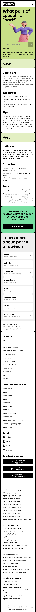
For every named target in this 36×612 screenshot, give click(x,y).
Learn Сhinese (8, 410)
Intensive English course (10, 563)
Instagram (9, 437)
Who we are (7, 344)
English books (27, 590)
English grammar (24, 569)
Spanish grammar (8, 572)
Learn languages (8, 324)
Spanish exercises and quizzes (12, 590)
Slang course (18, 557)
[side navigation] (32, 4)
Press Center (7, 368)
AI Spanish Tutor (18, 528)
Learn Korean (7, 406)
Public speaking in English (10, 540)
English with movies (20, 560)
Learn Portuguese (9, 413)
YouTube (9, 450)
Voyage (7, 48)
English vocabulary (20, 572)
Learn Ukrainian (8, 427)
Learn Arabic (7, 417)
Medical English (7, 560)
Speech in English (22, 546)
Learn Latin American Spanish (13, 420)
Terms (20, 606)
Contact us (7, 372)
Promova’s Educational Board (13, 351)
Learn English (7, 389)
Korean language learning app (12, 516)
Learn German (8, 399)
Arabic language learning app (11, 501)
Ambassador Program (10, 358)
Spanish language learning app (12, 499)
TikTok (8, 446)
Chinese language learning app (12, 504)
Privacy (25, 606)
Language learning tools (10, 581)
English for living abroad (10, 566)
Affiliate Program (9, 361)
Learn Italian (7, 403)
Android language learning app (12, 490)
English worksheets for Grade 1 (12, 599)
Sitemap (6, 379)
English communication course (12, 537)
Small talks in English (9, 546)
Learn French (7, 396)
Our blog (6, 340)
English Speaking (24, 548)
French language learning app (12, 507)
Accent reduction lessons (10, 543)
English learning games (10, 593)
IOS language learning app (10, 493)
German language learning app (12, 510)
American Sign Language (12, 424)
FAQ (4, 375)
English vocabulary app (10, 519)
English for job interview (10, 548)
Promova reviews (9, 354)
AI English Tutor (7, 528)
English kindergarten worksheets (13, 596)
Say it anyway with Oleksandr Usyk (13, 531)
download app (18, 226)
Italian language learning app (11, 513)
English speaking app (24, 519)
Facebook (9, 441)
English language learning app (12, 496)
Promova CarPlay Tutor (9, 534)
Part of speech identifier (10, 326)
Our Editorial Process (10, 347)
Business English (8, 557)
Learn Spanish (8, 392)
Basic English (28, 557)
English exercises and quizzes (12, 587)
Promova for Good (9, 365)
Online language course (10, 584)
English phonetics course (10, 569)
